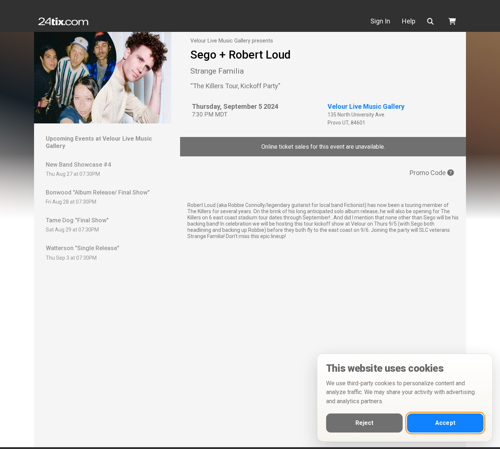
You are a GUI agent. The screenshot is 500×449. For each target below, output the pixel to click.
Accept (445, 422)
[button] (432, 21)
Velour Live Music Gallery (366, 106)
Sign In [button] (380, 21)
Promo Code (428, 173)
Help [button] (408, 21)
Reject (364, 422)
